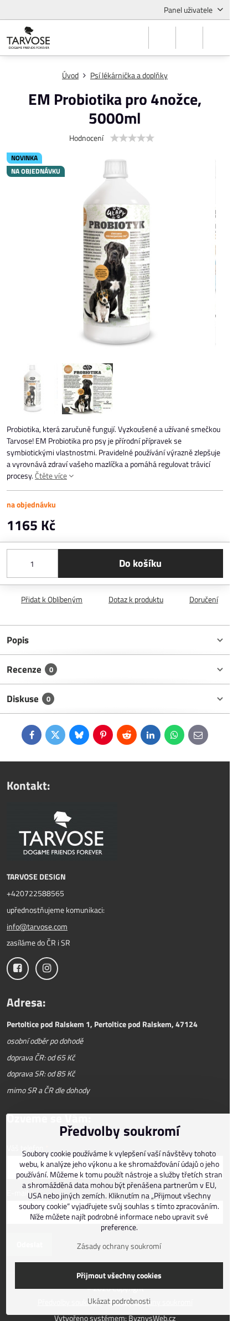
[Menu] (216, 38)
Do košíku (140, 563)
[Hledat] (162, 38)
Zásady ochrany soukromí (119, 1246)
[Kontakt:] (62, 832)
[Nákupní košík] (189, 38)
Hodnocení (86, 138)
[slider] (132, 138)
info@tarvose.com (37, 926)
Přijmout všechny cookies (119, 1275)
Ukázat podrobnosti (119, 1300)
